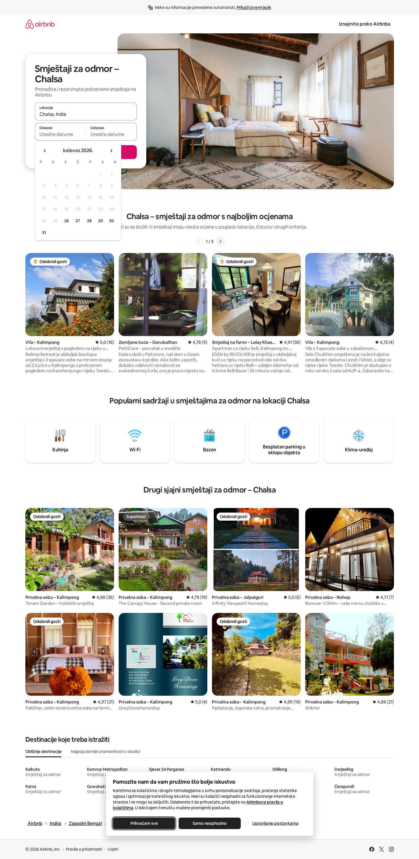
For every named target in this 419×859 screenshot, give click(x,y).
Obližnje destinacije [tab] (43, 751)
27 (77, 220)
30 (111, 220)
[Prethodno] (199, 241)
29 (100, 220)
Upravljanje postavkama (275, 823)
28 (89, 220)
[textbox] (60, 134)
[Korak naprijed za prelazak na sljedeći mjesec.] (111, 150)
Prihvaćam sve (144, 823)
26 (66, 220)
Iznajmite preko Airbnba (364, 24)
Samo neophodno (210, 823)
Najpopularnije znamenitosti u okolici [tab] (105, 751)
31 (44, 232)
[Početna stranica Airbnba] (40, 24)
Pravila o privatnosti (84, 849)
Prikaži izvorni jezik (254, 7)
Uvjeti (113, 849)
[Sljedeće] (220, 241)
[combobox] (85, 114)
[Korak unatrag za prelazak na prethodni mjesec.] (45, 150)
